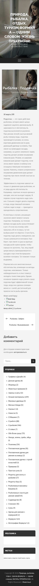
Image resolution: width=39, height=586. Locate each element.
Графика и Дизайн (15, 377)
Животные (26, 582)
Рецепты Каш (13, 482)
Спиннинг (12, 504)
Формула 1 (12, 519)
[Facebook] (11, 302)
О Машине (12, 417)
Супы (10, 508)
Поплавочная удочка (16, 448)
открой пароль (22, 558)
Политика (12, 444)
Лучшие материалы (16, 397)
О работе (12, 421)
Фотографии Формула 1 (17, 523)
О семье (11, 429)
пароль (28, 558)
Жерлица (12, 385)
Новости (11, 413)
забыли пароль (8, 558)
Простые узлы (14, 471)
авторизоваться (20, 352)
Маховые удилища (15, 401)
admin (10, 308)
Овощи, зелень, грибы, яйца (19, 437)
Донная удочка (14, 381)
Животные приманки (16, 389)
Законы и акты (14, 393)
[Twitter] (10, 305)
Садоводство (13, 500)
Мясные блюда (14, 405)
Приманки (12, 467)
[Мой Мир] (10, 299)
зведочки (14, 558)
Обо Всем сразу (14, 433)
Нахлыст (11, 409)
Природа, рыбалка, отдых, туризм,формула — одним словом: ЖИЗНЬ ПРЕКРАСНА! (19, 27)
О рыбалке (17, 308)
